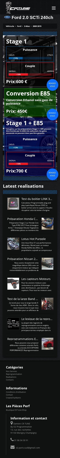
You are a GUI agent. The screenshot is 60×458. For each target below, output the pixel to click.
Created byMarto (13, 397)
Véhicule (10, 26)
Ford (19, 26)
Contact (9, 394)
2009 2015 (37, 26)
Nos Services (11, 371)
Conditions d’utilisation (16, 392)
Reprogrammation (14, 374)
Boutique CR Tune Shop (16, 410)
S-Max (27, 26)
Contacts (10, 379)
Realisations (11, 377)
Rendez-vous (52, 84)
